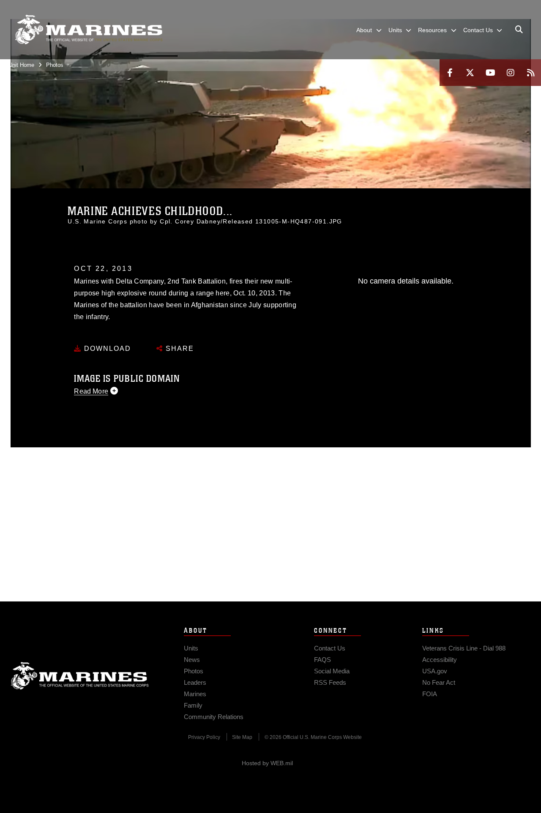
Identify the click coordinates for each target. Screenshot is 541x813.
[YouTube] (490, 72)
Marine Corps (80, 676)
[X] (470, 72)
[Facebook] (450, 72)
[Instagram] (510, 72)
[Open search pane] (519, 29)
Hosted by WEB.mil (267, 763)
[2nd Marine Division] (89, 29)
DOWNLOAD (106, 348)
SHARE (178, 348)
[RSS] (531, 72)
